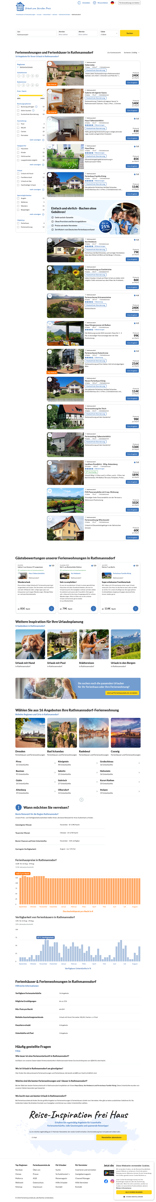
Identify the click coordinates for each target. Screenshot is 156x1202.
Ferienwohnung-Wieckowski (97, 520)
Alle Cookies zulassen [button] (134, 1192)
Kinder (32, 152)
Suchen (130, 33)
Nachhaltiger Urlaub (32, 185)
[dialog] (134, 1181)
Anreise (62, 31)
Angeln (32, 198)
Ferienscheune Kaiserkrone (96, 353)
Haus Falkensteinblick (94, 121)
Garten (32, 131)
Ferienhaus (32, 223)
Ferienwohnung (32, 227)
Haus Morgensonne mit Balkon (98, 325)
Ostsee (18, 1174)
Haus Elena (89, 148)
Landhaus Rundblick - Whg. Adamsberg (101, 464)
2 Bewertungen (99, 469)
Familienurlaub (32, 177)
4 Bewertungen (99, 153)
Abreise (82, 31)
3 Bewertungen (99, 125)
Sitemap (18, 1187)
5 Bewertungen (99, 329)
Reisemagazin (61, 1178)
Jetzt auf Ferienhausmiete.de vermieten (122, 693)
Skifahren (32, 202)
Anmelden (86, 3)
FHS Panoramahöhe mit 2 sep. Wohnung (101, 492)
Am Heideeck (90, 242)
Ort (18, 32)
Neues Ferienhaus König (95, 381)
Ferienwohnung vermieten (129, 3)
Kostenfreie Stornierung (32, 114)
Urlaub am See (32, 181)
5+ (37, 76)
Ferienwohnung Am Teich (95, 409)
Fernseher (32, 135)
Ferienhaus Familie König (95, 176)
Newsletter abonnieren (111, 1137)
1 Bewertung (98, 302)
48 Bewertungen (99, 246)
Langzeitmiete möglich (32, 160)
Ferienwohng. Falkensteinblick (98, 436)
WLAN (32, 128)
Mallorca (19, 1178)
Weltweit (19, 1182)
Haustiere (32, 149)
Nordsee (18, 1170)
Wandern (32, 206)
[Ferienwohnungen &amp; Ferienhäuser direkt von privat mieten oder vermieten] (33, 8)
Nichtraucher (32, 156)
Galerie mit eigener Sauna (96, 93)
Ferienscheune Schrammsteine (98, 297)
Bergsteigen (32, 210)
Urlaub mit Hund (32, 173)
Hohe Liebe (90, 65)
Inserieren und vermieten (85, 1170)
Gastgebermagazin (83, 1174)
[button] (134, 1197)
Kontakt (59, 1187)
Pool (32, 124)
